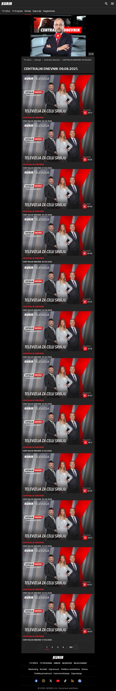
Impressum (54, 669)
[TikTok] (65, 681)
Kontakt (43, 669)
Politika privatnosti (43, 673)
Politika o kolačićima (70, 669)
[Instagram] (43, 681)
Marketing (33, 669)
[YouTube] (58, 681)
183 (70, 647)
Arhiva (85, 669)
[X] (51, 681)
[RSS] (72, 681)
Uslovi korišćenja (61, 673)
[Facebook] (36, 681)
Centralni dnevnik (52, 60)
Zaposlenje (76, 673)
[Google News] (80, 681)
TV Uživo (28, 60)
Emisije (38, 60)
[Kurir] (6, 3)
